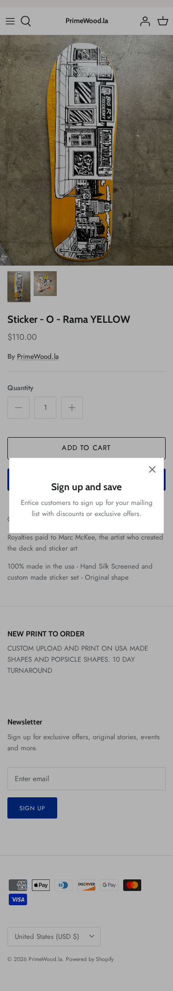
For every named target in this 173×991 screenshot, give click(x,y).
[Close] (152, 469)
